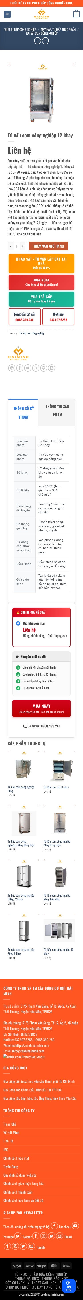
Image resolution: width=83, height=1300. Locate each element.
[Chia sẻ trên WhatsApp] (11, 368)
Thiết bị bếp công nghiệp (20, 29)
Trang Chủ (9, 1124)
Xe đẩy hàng (42, 1287)
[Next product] (37, 40)
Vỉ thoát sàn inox (42, 1282)
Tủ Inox (21, 1274)
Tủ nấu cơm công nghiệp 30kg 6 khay (21, 951)
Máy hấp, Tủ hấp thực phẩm (58, 29)
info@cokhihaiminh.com (28, 1051)
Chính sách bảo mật (16, 1158)
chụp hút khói (17, 1287)
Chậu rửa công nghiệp (48, 1274)
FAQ (5, 1149)
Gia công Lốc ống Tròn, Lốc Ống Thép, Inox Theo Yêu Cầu (39, 1098)
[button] (7, 14)
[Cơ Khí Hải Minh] (18, 353)
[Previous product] (45, 40)
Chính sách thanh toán (17, 1192)
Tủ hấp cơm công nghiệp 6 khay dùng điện (21, 843)
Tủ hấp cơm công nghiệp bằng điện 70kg (57, 897)
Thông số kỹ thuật (24, 412)
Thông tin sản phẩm (57, 410)
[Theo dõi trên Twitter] (17, 1235)
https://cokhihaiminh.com (32, 1045)
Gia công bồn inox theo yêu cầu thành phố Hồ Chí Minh (39, 1081)
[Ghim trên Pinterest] (43, 368)
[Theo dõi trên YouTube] (75, 1225)
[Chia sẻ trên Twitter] (27, 368)
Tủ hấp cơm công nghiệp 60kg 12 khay (21, 897)
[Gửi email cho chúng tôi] (59, 1235)
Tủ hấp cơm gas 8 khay (56, 787)
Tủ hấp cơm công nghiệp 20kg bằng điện (57, 843)
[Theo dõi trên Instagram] (43, 1235)
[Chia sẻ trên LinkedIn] (51, 368)
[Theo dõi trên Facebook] (54, 1225)
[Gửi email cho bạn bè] (35, 368)
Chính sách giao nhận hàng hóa (23, 1183)
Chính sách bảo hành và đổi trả (23, 1200)
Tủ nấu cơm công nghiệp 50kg (21, 789)
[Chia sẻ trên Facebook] (19, 368)
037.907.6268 (23, 1039)
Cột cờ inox (15, 1282)
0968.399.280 (44, 1039)
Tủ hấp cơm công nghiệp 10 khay (58, 951)
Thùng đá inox (27, 1278)
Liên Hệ (8, 1141)
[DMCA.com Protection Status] (24, 1056)
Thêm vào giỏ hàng (48, 245)
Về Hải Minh (11, 1132)
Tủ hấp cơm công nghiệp (42, 33)
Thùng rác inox (55, 1278)
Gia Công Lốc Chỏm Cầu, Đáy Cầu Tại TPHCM (32, 1090)
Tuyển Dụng (10, 1166)
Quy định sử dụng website (19, 1175)
